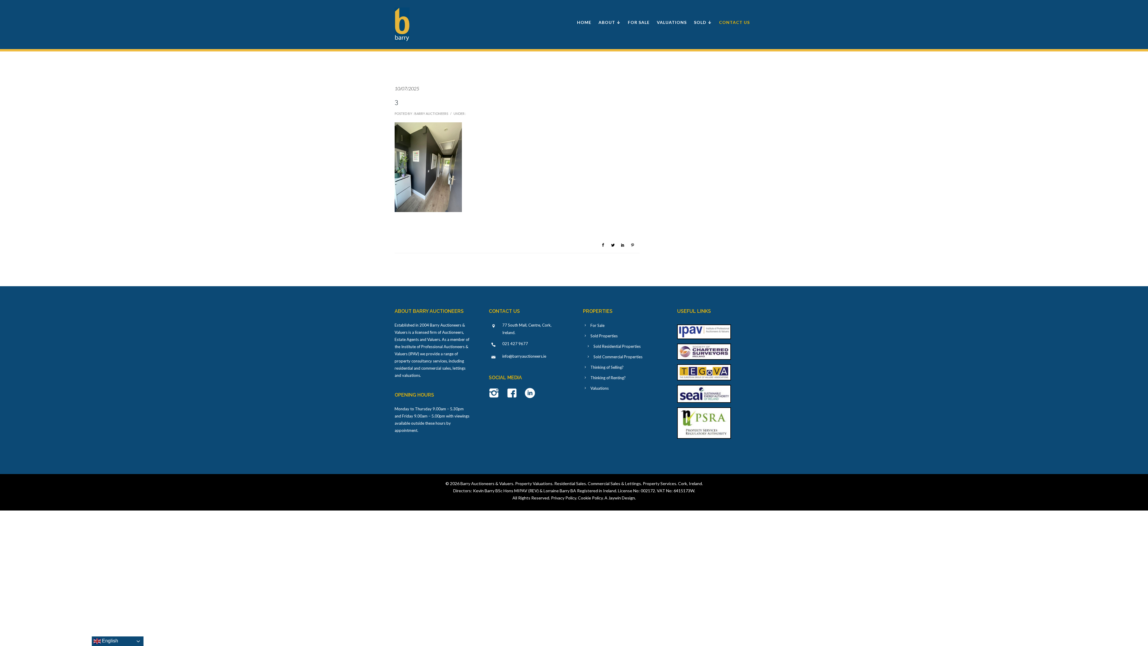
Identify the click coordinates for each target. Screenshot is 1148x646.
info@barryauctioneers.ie (524, 356)
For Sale (639, 22)
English (109, 640)
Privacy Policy (563, 497)
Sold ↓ (703, 22)
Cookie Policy (590, 497)
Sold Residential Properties (617, 346)
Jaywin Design (621, 497)
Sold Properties (604, 335)
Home (584, 22)
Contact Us (734, 22)
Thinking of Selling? (607, 367)
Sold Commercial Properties (617, 356)
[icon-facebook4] (513, 393)
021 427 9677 (515, 343)
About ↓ (610, 22)
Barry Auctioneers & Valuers (486, 483)
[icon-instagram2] (495, 393)
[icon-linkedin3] (530, 393)
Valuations (672, 22)
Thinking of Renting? (608, 377)
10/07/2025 (407, 88)
